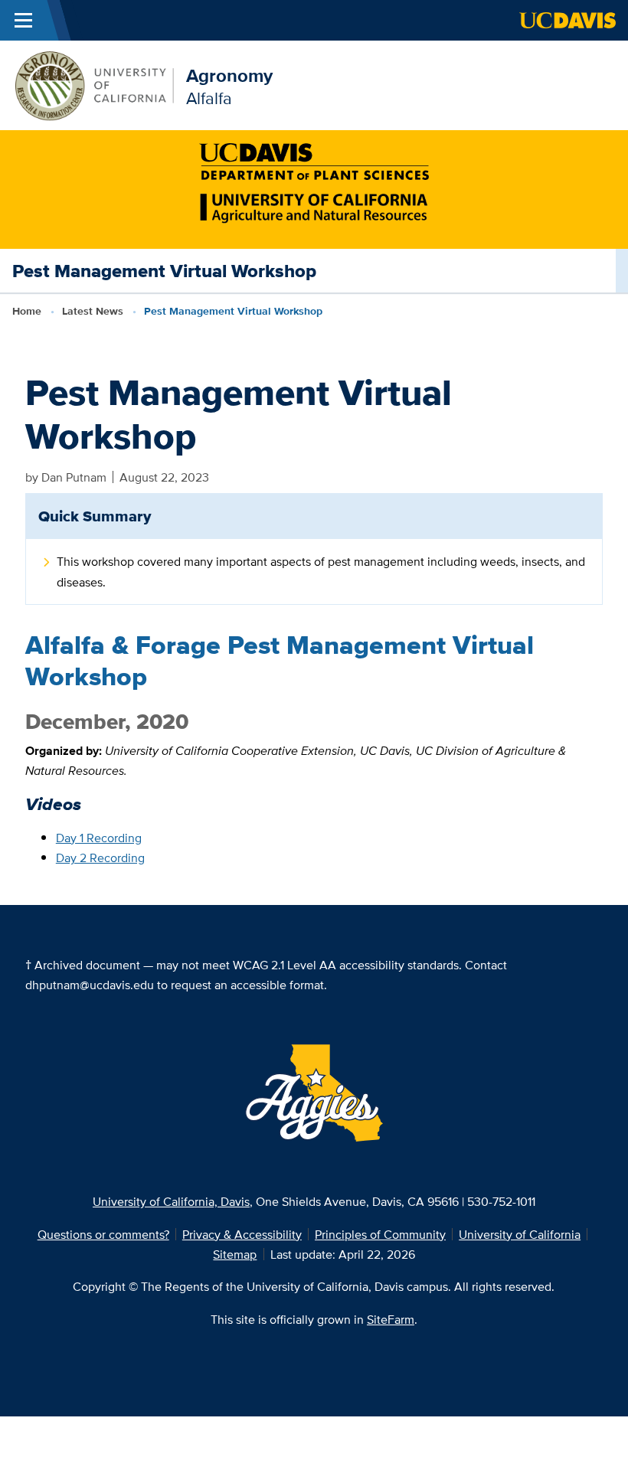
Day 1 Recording (99, 837)
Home (26, 311)
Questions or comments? (103, 1234)
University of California (520, 1234)
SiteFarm (390, 1319)
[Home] (93, 84)
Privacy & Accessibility (242, 1234)
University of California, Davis (171, 1201)
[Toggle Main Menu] (23, 20)
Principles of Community (380, 1234)
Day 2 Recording (100, 857)
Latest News (92, 311)
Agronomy (229, 75)
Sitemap (235, 1254)
